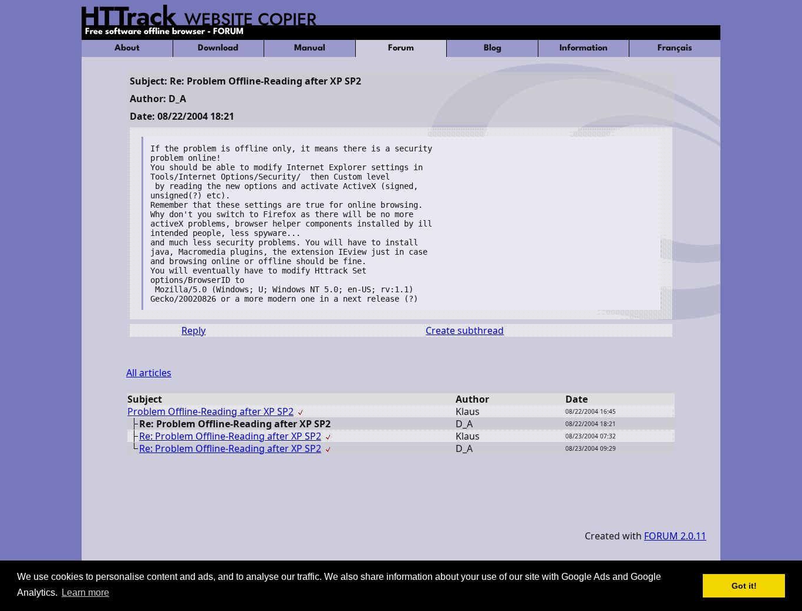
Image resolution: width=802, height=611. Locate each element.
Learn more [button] (85, 593)
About (127, 48)
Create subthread (465, 330)
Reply (193, 330)
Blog (492, 48)
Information (584, 48)
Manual (309, 48)
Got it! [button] (744, 585)
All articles (148, 372)
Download (218, 48)
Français (675, 48)
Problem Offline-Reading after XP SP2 (210, 411)
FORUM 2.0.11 (675, 535)
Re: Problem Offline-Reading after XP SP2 (230, 436)
